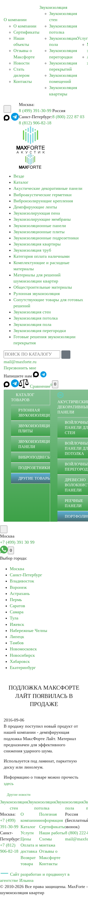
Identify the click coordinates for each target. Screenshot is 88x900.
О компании (15, 19)
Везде (18, 176)
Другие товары (34, 478)
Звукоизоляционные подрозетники (46, 237)
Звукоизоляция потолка (35, 318)
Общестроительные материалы (42, 287)
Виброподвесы (34, 457)
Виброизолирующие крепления (43, 200)
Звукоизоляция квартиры (37, 244)
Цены (26, 838)
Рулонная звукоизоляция (36, 293)
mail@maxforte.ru (20, 361)
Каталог (20, 182)
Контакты (22, 81)
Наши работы (52, 832)
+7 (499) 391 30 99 (17, 542)
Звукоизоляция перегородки (39, 330)
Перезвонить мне (20, 367)
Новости (21, 63)
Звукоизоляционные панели (39, 225)
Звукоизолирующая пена (36, 213)
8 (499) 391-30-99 (35, 110)
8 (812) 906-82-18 (35, 122)
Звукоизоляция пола (32, 324)
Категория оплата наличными (41, 256)
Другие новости (19, 795)
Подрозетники (34, 468)
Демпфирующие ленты (35, 207)
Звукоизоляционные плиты (39, 231)
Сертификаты (26, 32)
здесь (8, 783)
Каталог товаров (22, 397)
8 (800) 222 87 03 (68, 116)
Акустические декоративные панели (47, 188)
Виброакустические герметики (42, 194)
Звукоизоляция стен (32, 311)
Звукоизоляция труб (32, 250)
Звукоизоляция (53, 7)
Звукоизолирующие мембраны (42, 219)
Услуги (27, 832)
